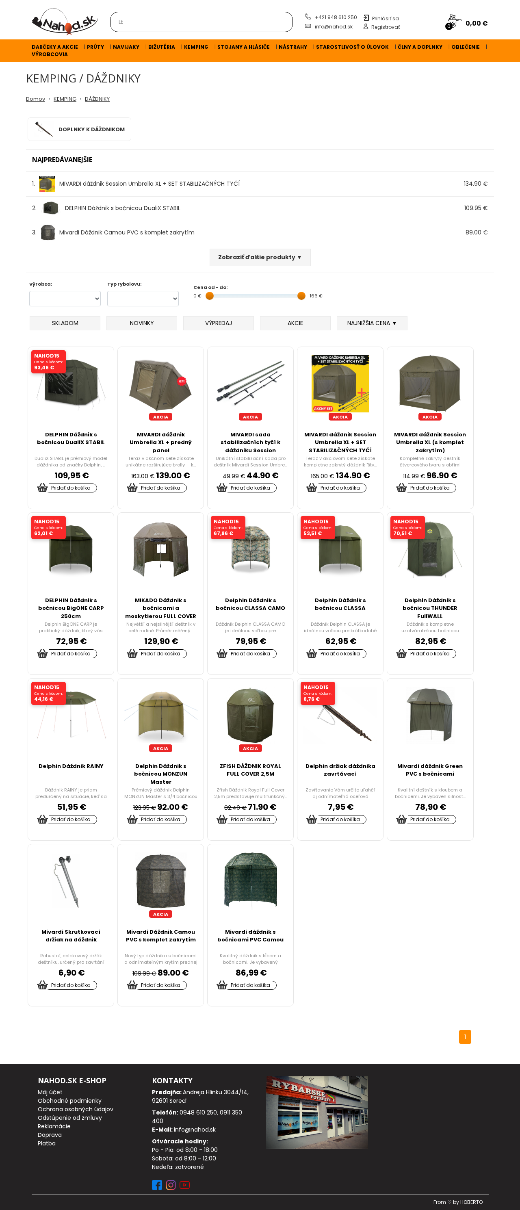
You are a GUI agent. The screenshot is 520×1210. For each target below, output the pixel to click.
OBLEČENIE (465, 46)
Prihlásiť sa (385, 18)
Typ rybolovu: (124, 284)
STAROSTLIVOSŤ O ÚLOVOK (352, 46)
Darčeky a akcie (55, 46)
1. (136, 184)
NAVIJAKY (126, 46)
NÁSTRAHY (293, 46)
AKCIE (295, 323)
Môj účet (50, 1092)
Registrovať (385, 27)
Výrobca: (40, 284)
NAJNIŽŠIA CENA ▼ (372, 323)
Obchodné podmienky (70, 1101)
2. (106, 208)
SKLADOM (65, 323)
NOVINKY (142, 323)
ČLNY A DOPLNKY (420, 46)
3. (113, 232)
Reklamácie (54, 1126)
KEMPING (196, 46)
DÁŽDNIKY (97, 99)
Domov (35, 99)
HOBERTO (471, 1202)
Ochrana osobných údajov (75, 1109)
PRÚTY (95, 46)
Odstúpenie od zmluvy (70, 1118)
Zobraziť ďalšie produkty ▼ (260, 257)
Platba (47, 1143)
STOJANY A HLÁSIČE (243, 46)
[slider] (210, 296)
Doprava (50, 1135)
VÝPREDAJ (218, 323)
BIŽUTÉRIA (161, 46)
